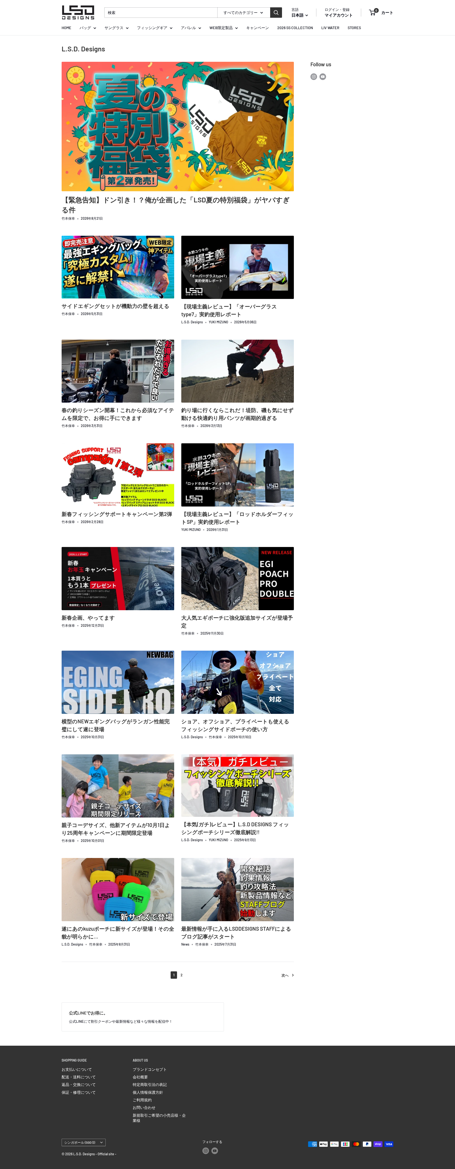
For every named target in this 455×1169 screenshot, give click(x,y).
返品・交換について (79, 1084)
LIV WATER (330, 27)
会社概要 (140, 1077)
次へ (285, 975)
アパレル (188, 27)
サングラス (114, 27)
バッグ (85, 27)
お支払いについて (77, 1069)
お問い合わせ (144, 1107)
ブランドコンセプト (150, 1069)
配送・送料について (79, 1077)
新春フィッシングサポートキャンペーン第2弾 (117, 514)
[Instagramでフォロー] (313, 76)
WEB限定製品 (221, 27)
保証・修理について (79, 1092)
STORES (354, 27)
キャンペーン (257, 27)
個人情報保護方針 (148, 1092)
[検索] (276, 12)
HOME (66, 27)
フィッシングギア (152, 27)
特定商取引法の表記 (150, 1084)
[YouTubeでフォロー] (322, 76)
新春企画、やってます (88, 617)
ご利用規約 (142, 1100)
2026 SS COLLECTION (295, 27)
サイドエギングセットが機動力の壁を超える (115, 306)
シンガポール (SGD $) (79, 1142)
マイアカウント (339, 15)
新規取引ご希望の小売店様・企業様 (159, 1118)
